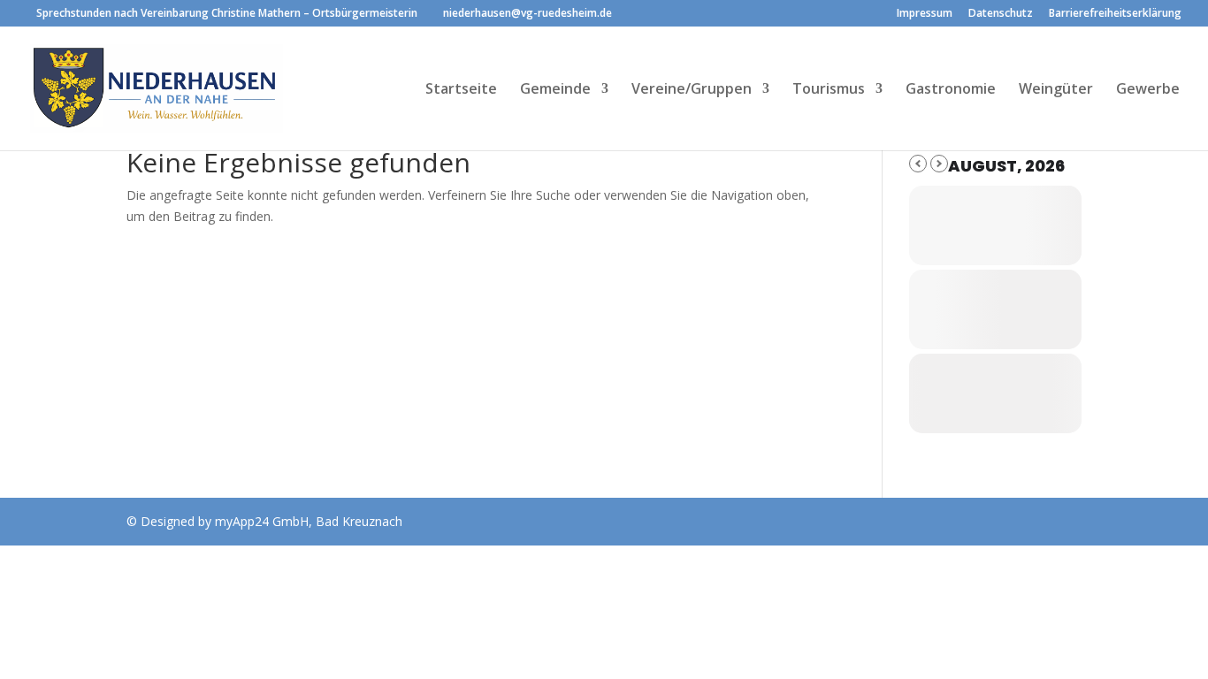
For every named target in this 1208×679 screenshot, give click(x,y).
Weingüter (1056, 90)
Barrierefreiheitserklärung (1115, 14)
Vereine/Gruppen (691, 90)
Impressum (924, 14)
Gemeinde (555, 90)
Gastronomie (951, 90)
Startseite (461, 90)
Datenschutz (1000, 14)
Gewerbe (1148, 90)
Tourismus (828, 90)
